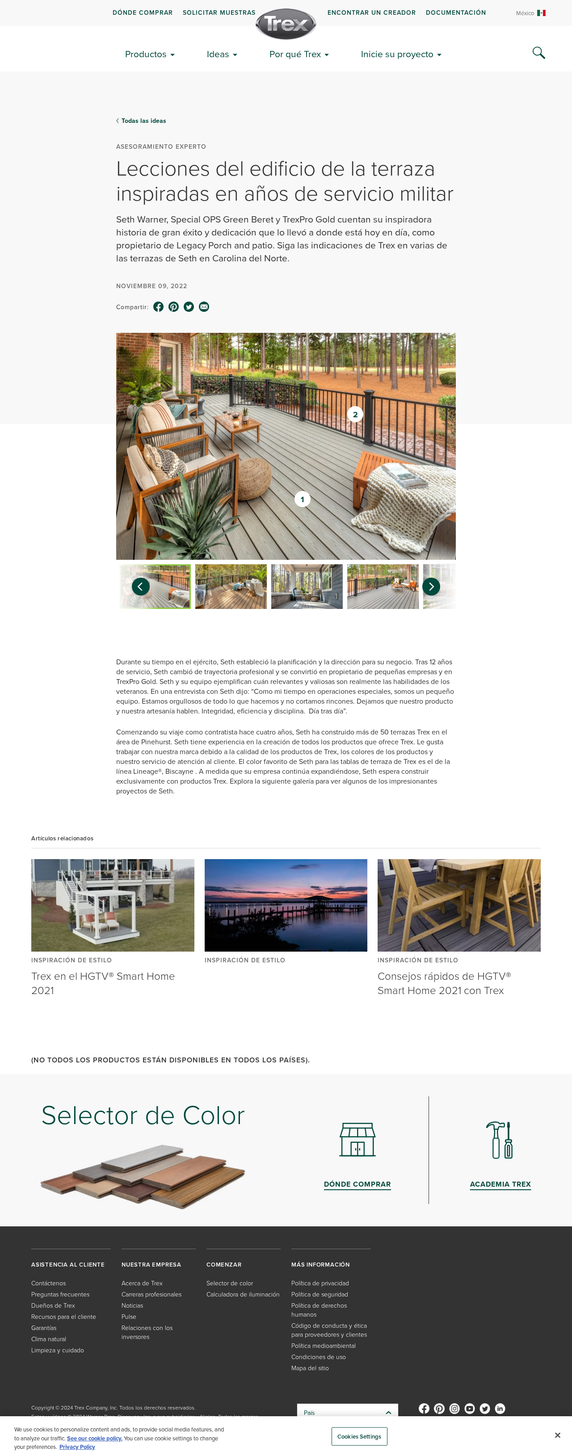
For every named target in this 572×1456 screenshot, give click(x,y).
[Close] (558, 1435)
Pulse (129, 1316)
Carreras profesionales (151, 1294)
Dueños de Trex (53, 1305)
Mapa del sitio (310, 1368)
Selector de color (229, 1283)
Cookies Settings (359, 1436)
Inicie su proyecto (397, 53)
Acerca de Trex (142, 1283)
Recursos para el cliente (63, 1316)
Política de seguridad (319, 1294)
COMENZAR (223, 1264)
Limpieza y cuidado (57, 1350)
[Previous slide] (136, 586)
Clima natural (48, 1338)
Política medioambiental (323, 1345)
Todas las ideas (144, 121)
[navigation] (286, 13)
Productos (146, 53)
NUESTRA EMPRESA (151, 1264)
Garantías (43, 1327)
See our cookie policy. (94, 1438)
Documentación (456, 12)
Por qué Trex (295, 53)
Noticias (132, 1305)
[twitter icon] (189, 307)
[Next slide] (435, 586)
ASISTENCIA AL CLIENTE (68, 1264)
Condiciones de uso (318, 1356)
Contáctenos (48, 1283)
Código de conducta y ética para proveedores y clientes (329, 1330)
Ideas (218, 53)
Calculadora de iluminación (243, 1294)
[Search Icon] (539, 53)
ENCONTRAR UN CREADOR (372, 12)
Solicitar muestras (219, 12)
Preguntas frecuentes (60, 1294)
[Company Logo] (286, 24)
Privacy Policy (77, 1447)
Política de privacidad (320, 1283)
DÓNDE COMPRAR (143, 12)
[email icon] (204, 307)
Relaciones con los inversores (147, 1332)
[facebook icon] (158, 307)
